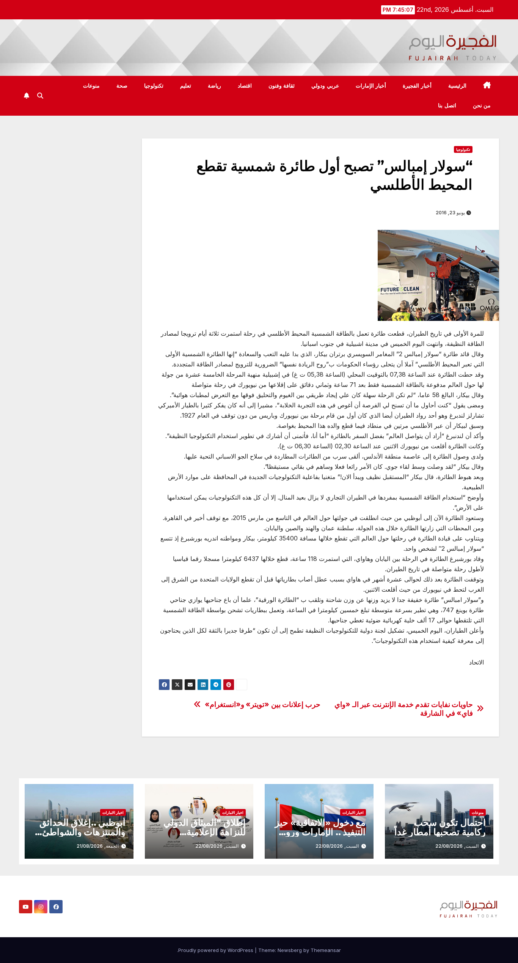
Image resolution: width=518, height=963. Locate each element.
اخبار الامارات (353, 812)
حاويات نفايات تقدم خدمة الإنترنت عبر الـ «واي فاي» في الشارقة (403, 709)
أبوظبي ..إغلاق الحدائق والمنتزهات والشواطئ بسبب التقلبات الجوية (82, 832)
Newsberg (290, 950)
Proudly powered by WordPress (216, 950)
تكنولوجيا (153, 85)
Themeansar (326, 950)
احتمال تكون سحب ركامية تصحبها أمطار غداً (440, 827)
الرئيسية (457, 85)
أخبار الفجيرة (417, 85)
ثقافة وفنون (281, 85)
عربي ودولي (325, 85)
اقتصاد (245, 85)
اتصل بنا (447, 105)
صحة (121, 85)
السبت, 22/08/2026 (457, 846)
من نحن (482, 105)
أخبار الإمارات (371, 85)
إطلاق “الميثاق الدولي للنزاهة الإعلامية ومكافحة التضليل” (204, 832)
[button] (40, 95)
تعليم (185, 85)
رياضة (214, 85)
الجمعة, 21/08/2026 (98, 846)
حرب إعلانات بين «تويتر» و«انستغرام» (262, 704)
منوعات (91, 85)
